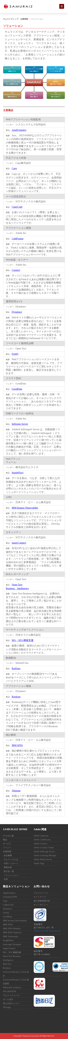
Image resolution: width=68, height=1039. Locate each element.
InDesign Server (20, 424)
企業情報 (24, 19)
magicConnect (19, 542)
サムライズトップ (10, 19)
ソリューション (11, 875)
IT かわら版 (8, 836)
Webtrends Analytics (12, 987)
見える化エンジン (11, 1003)
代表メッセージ (11, 863)
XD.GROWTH (9, 991)
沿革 (6, 879)
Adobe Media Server (43, 859)
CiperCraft (17, 207)
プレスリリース (41, 893)
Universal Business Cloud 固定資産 (16, 982)
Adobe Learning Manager (45, 855)
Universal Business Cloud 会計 (16, 974)
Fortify (15, 354)
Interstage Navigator (12, 944)
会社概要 (8, 855)
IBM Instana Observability (25, 507)
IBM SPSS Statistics (12, 932)
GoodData (17, 389)
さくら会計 (8, 999)
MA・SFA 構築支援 (23, 640)
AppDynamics (19, 130)
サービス (7, 844)
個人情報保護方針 (42, 901)
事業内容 (8, 867)
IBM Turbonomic (11, 936)
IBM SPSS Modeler (12, 928)
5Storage (16, 790)
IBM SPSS (17, 745)
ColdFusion (17, 238)
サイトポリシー (41, 905)
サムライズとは (11, 859)
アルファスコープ (11, 995)
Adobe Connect (40, 844)
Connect (16, 270)
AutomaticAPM (10, 897)
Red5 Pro (7, 964)
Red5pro (16, 668)
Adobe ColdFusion (42, 840)
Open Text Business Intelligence (12, 958)
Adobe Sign (39, 863)
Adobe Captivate (41, 836)
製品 (5, 840)
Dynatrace (17, 312)
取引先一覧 (9, 871)
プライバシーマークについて (47, 931)
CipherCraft (8, 905)
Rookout (16, 696)
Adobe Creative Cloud (44, 847)
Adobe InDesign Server (44, 851)
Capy (14, 168)
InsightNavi (17, 472)
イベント (7, 847)
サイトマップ (40, 897)
